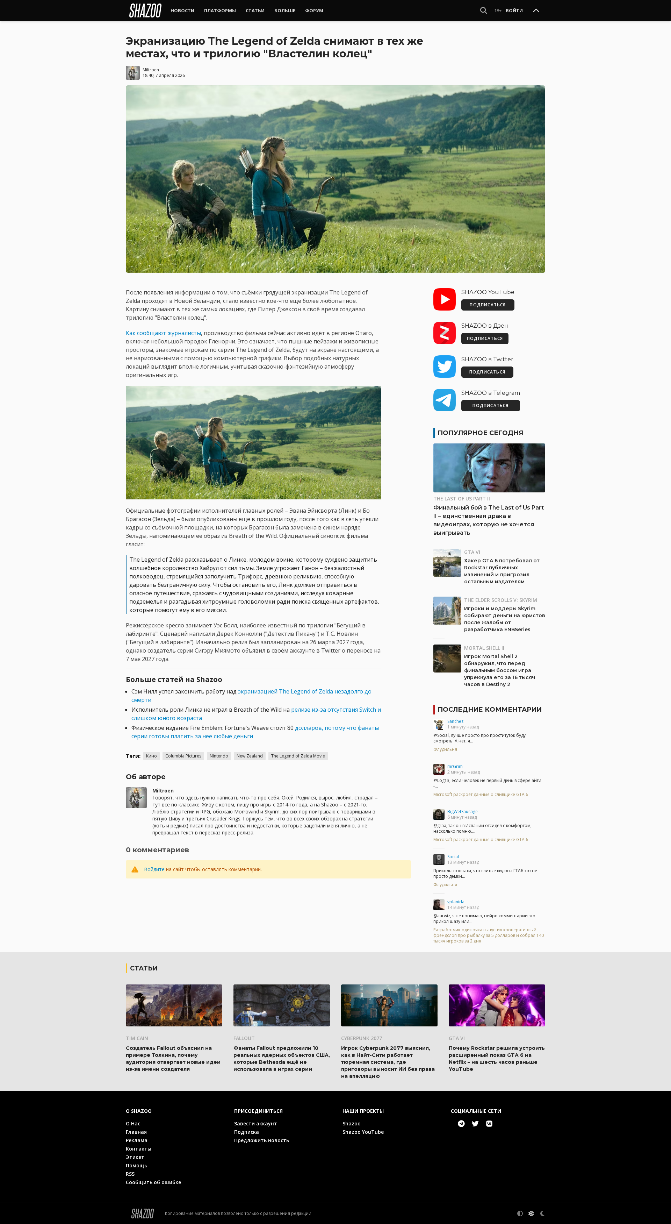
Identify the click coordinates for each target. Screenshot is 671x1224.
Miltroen (151, 70)
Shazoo (351, 1123)
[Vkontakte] (489, 1123)
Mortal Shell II (484, 648)
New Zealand (250, 756)
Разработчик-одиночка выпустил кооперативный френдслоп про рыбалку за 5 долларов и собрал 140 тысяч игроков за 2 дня (488, 935)
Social (453, 857)
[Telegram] (461, 1123)
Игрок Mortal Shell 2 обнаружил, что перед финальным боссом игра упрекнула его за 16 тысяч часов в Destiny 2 (499, 670)
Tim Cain (137, 1038)
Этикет (135, 1157)
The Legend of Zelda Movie (298, 756)
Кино (151, 756)
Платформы (220, 10)
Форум (314, 10)
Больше (284, 10)
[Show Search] (483, 10)
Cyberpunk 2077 (361, 1038)
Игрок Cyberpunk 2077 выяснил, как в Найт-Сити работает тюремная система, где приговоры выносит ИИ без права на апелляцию (388, 1062)
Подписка (246, 1132)
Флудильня (445, 749)
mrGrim (455, 766)
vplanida (455, 902)
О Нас (133, 1123)
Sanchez (455, 721)
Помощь (136, 1165)
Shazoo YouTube (363, 1132)
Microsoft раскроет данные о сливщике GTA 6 (480, 794)
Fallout (244, 1038)
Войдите (154, 869)
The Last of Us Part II (461, 498)
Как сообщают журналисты (163, 333)
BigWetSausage (462, 811)
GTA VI (472, 552)
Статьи (255, 10)
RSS (130, 1173)
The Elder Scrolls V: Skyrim (500, 600)
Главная (136, 1132)
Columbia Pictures (183, 756)
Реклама (136, 1140)
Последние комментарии (490, 709)
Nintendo (219, 756)
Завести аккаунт (255, 1123)
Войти (514, 10)
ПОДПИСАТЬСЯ (488, 305)
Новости (182, 10)
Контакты (138, 1148)
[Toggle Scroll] (536, 11)
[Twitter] (475, 1123)
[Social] (439, 859)
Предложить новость (261, 1140)
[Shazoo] (145, 10)
